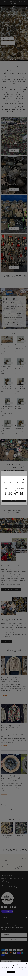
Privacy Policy (16, 969)
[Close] (26, 963)
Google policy (23, 969)
